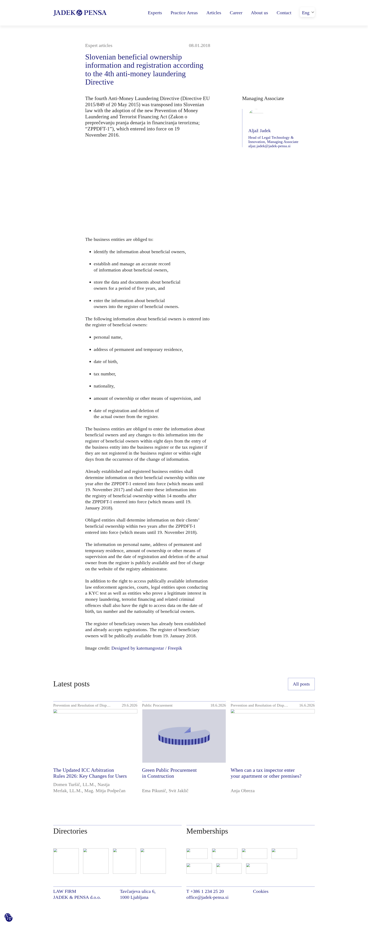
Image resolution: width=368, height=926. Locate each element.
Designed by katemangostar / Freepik (146, 648)
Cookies (261, 891)
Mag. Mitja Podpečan (104, 790)
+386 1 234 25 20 (207, 891)
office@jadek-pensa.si (207, 897)
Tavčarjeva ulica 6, (138, 891)
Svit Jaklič (178, 790)
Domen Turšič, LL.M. (74, 784)
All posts (301, 684)
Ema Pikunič (154, 790)
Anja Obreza (243, 790)
